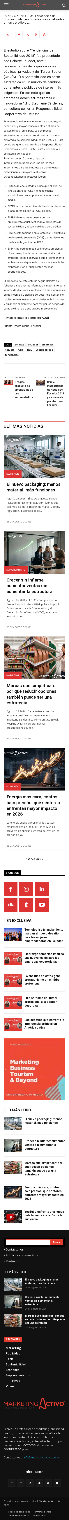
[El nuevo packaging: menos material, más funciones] (34, 456)
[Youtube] (42, 905)
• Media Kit (12, 1261)
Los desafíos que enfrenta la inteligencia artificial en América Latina (44, 1023)
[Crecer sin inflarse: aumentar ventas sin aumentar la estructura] (34, 552)
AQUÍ (45, 318)
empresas (48, 344)
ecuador (33, 344)
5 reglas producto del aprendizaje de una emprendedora (24, 390)
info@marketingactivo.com (41, 1457)
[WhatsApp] (44, 34)
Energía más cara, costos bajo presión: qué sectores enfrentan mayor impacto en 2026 (44, 1193)
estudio (10, 349)
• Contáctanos (14, 1249)
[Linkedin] (42, 889)
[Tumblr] (26, 905)
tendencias (12, 355)
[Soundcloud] (10, 905)
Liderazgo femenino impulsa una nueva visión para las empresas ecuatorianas (44, 957)
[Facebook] (19, 34)
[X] (27, 34)
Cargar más (33, 859)
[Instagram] (26, 889)
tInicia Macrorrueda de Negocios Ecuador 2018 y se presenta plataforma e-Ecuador (55, 393)
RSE (29, 349)
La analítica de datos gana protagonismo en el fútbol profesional (42, 979)
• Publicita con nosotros (21, 1255)
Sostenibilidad (44, 349)
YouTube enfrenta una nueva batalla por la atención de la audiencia (44, 1215)
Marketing (12, 474)
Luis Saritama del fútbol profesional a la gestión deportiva (40, 1001)
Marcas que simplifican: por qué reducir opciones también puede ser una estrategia (45, 1319)
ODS (21, 349)
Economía (12, 786)
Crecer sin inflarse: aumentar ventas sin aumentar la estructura (29, 585)
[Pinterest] (36, 34)
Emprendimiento (15, 569)
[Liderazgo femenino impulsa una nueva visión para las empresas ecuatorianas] (13, 958)
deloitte (19, 344)
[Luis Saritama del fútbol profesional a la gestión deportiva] (13, 1002)
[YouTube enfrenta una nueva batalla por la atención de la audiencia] (13, 1216)
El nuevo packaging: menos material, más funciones (43, 1121)
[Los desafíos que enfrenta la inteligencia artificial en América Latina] (13, 1024)
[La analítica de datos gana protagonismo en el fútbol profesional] (13, 980)
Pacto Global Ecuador (27, 326)
